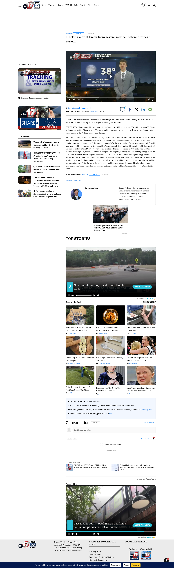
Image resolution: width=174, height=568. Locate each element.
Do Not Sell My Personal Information (68, 551)
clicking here (147, 410)
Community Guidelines (62, 545)
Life (76, 5)
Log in (146, 422)
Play (89, 5)
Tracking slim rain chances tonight (34, 98)
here (110, 414)
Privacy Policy (73, 542)
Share (96, 5)
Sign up (151, 422)
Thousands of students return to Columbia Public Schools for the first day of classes (46, 145)
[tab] (72, 439)
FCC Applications (74, 548)
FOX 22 (68, 5)
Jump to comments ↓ (73, 180)
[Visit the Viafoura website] (151, 479)
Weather (51, 5)
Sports (60, 5)
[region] (111, 451)
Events (82, 5)
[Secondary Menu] (21, 5)
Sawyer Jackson (73, 108)
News (44, 5)
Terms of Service (60, 542)
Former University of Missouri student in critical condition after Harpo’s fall (46, 169)
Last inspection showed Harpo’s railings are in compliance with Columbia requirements (47, 194)
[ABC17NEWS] (31, 5)
